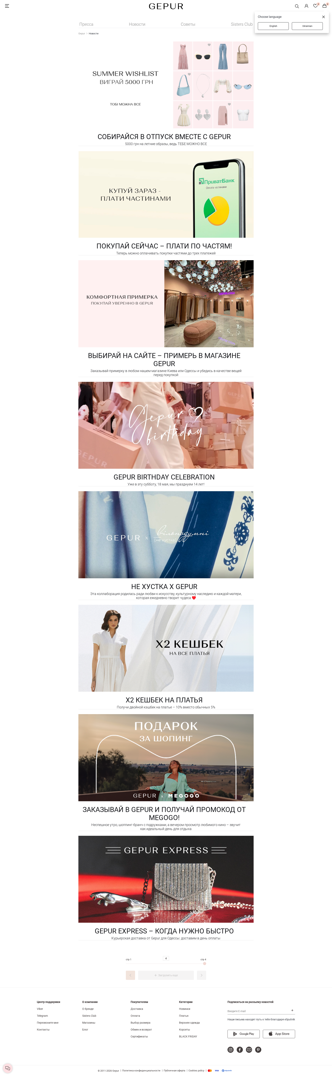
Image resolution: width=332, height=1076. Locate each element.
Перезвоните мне (47, 1022)
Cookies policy (196, 1070)
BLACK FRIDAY (188, 1036)
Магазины (88, 1022)
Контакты (43, 1029)
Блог (85, 1029)
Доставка (137, 1008)
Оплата (135, 1015)
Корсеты (184, 1029)
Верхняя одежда (189, 1022)
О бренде (88, 1008)
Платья (183, 1015)
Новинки (184, 1008)
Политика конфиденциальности (141, 1070)
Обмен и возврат (141, 1029)
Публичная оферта (174, 1070)
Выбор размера (140, 1022)
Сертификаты (139, 1036)
